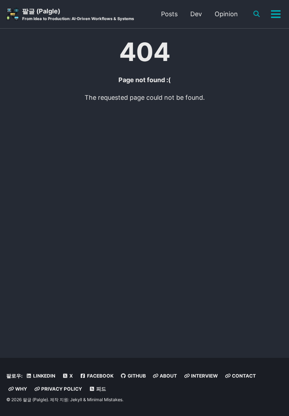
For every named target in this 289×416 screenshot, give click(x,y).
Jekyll (76, 399)
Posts (169, 14)
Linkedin (43, 376)
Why (20, 389)
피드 (100, 389)
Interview (204, 376)
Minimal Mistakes (104, 399)
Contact (243, 376)
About (168, 376)
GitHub (136, 376)
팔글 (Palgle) (78, 14)
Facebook (99, 376)
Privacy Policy (61, 389)
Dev (196, 14)
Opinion (226, 14)
